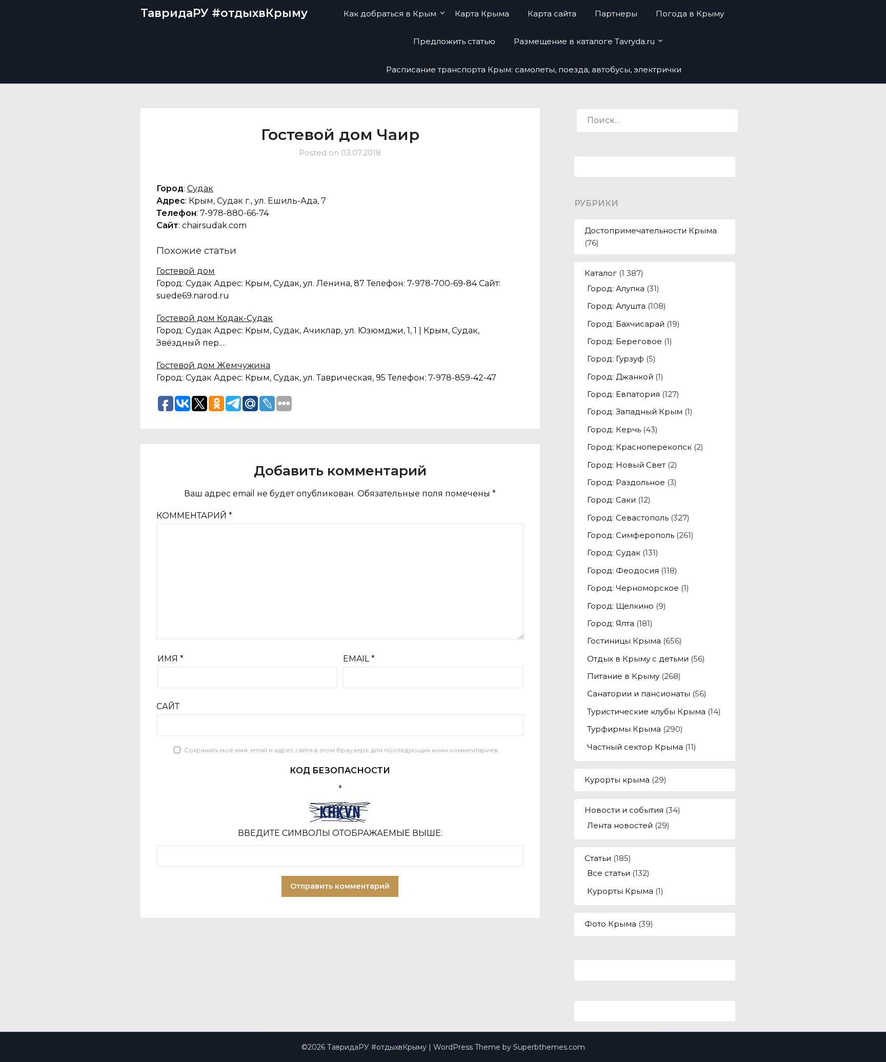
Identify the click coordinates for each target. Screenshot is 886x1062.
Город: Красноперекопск (639, 447)
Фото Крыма (610, 924)
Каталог (601, 273)
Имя (170, 659)
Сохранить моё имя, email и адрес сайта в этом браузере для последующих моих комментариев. (341, 750)
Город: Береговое (624, 341)
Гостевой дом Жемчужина (213, 365)
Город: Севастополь (628, 518)
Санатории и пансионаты (638, 693)
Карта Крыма (482, 13)
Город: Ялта (610, 623)
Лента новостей (620, 825)
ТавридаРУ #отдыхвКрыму (224, 13)
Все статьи (608, 873)
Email (359, 659)
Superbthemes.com (549, 1047)
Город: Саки (611, 500)
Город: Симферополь (630, 535)
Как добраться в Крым (390, 13)
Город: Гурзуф (615, 359)
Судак (200, 188)
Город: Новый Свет (626, 465)
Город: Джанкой (620, 377)
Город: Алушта (616, 306)
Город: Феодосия (623, 570)
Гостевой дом (185, 271)
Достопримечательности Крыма (651, 230)
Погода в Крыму (690, 13)
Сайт (167, 706)
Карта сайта (552, 13)
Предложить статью (454, 41)
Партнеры (616, 13)
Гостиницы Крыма (624, 641)
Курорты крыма (617, 780)
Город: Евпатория (623, 394)
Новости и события (624, 810)
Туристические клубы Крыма (646, 711)
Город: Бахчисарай (625, 324)
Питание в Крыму (623, 676)
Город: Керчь (614, 429)
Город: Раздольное (626, 482)
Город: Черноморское (633, 588)
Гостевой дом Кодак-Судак (214, 318)
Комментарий (194, 515)
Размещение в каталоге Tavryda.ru (584, 41)
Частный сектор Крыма (635, 747)
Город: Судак (613, 552)
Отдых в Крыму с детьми (638, 659)
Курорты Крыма (620, 891)
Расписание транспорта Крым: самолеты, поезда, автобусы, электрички (533, 69)
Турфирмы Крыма (624, 729)
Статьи (598, 858)
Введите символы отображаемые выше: (340, 833)
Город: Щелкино (620, 606)
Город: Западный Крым (634, 411)
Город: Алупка (616, 288)
